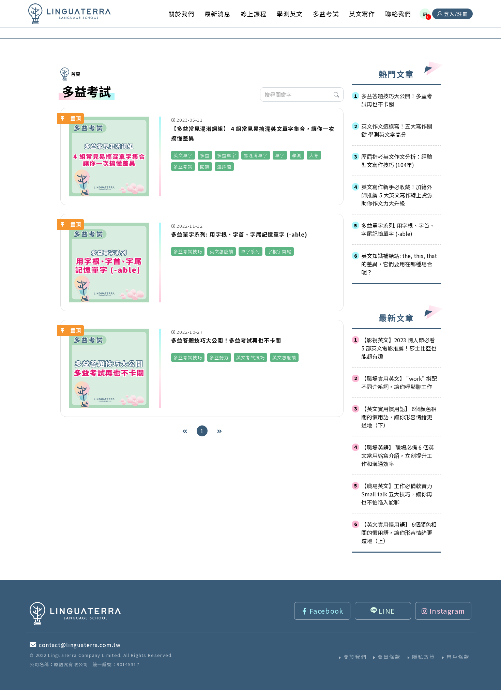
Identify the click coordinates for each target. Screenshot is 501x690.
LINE (386, 611)
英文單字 (183, 155)
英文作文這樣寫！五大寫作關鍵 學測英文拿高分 (396, 130)
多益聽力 (219, 357)
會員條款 (389, 656)
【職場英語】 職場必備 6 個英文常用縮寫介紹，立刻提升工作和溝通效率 (397, 455)
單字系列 (250, 251)
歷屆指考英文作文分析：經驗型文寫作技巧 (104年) (396, 160)
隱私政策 (423, 656)
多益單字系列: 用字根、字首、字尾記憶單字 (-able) (398, 229)
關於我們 (355, 656)
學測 (297, 155)
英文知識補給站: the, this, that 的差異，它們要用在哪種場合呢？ (399, 264)
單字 (280, 155)
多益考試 (183, 166)
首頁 (75, 74)
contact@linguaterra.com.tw (80, 645)
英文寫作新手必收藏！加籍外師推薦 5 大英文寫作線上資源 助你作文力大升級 (396, 195)
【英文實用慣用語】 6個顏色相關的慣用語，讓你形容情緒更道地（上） (399, 532)
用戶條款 (458, 656)
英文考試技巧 (250, 357)
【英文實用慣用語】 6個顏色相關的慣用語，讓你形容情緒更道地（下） (399, 417)
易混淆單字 (256, 155)
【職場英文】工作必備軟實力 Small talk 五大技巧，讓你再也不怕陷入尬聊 (396, 494)
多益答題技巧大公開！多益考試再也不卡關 (396, 100)
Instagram (447, 611)
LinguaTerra (69, 13)
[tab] (396, 100)
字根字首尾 (279, 251)
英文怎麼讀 (221, 251)
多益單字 (226, 155)
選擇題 (224, 166)
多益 (205, 155)
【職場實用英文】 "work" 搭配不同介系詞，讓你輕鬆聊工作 (399, 382)
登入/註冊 (455, 13)
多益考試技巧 (187, 251)
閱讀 (205, 166)
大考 (314, 155)
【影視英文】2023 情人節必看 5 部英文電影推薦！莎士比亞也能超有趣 (399, 348)
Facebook (326, 611)
